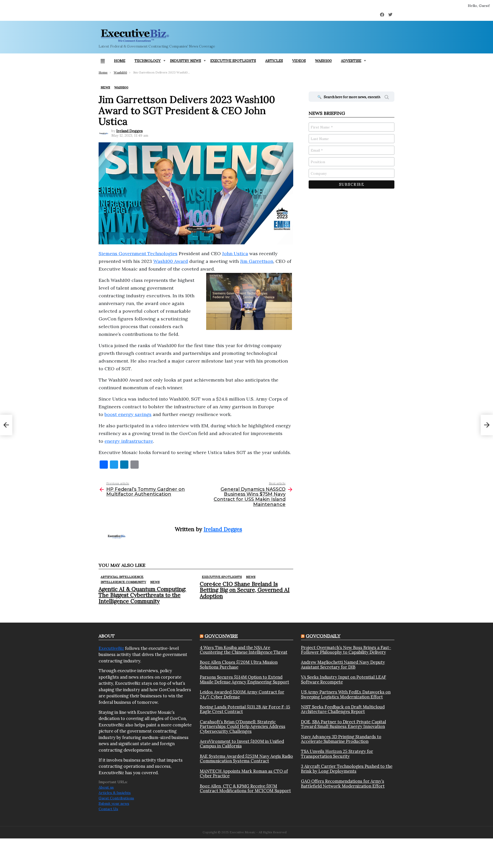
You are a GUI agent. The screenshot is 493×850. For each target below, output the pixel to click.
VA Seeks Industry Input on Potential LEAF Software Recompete (343, 679)
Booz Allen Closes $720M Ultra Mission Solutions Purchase (239, 664)
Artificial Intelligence (122, 577)
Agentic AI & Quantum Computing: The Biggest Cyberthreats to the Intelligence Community (142, 595)
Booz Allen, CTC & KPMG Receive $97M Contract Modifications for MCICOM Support (245, 788)
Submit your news (114, 803)
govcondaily (323, 636)
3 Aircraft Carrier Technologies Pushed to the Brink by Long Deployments (346, 768)
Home (119, 60)
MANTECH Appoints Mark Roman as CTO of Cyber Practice (244, 773)
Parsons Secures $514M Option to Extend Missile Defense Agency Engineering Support (244, 679)
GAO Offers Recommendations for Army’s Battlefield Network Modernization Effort (343, 783)
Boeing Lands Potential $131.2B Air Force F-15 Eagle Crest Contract (245, 709)
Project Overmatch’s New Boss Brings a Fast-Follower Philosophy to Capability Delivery (346, 650)
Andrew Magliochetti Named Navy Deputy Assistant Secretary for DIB (343, 664)
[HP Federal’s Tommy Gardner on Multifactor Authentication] (6, 425)
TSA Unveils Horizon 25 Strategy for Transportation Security (337, 754)
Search (387, 98)
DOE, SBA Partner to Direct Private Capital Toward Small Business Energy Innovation (343, 724)
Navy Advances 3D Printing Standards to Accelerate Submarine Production (341, 739)
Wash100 (323, 60)
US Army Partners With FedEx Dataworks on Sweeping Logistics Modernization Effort (346, 694)
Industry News (185, 60)
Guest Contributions (116, 798)
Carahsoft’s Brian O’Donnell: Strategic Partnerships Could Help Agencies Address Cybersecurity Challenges (242, 726)
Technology (148, 60)
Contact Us (108, 809)
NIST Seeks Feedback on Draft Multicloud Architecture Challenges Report (343, 709)
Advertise (351, 60)
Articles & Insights (115, 792)
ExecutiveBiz (111, 648)
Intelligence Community (123, 582)
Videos (299, 60)
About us (106, 787)
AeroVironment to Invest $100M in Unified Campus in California (242, 744)
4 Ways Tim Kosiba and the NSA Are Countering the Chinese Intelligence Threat (243, 650)
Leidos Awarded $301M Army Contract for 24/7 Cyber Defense (242, 694)
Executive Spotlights (233, 60)
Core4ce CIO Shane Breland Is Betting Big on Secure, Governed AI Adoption (245, 589)
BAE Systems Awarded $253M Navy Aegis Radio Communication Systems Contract (246, 758)
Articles (274, 60)
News (155, 582)
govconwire (221, 636)
